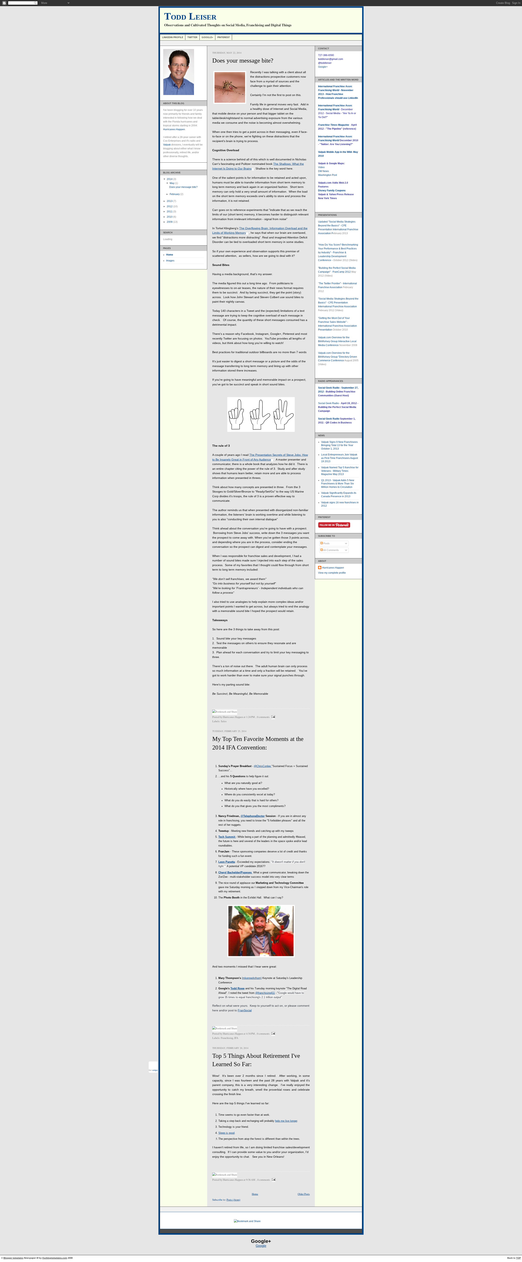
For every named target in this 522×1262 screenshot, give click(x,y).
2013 (170, 201)
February (175, 194)
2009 (170, 221)
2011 (170, 211)
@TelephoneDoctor (253, 816)
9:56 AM (250, 1180)
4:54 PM (250, 1033)
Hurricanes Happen (174, 129)
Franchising (227, 1038)
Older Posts (304, 1194)
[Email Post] (272, 717)
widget (155, 1070)
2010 (170, 216)
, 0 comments (262, 717)
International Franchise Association (337, 306)
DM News (323, 171)
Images (170, 260)
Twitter (192, 37)
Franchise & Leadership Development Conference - (332, 256)
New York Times (327, 198)
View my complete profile (332, 572)
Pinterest (223, 37)
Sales (224, 721)
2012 (170, 206)
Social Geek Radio (328, 403)
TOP (518, 1258)
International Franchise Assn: (335, 136)
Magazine (333, 124)
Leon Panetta (226, 861)
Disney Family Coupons (332, 190)
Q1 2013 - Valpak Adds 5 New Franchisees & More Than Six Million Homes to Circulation (337, 483)
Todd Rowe (237, 988)
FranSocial (245, 1010)
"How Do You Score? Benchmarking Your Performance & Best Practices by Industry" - (338, 248)
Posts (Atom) (233, 1199)
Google (261, 1246)
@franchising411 (265, 992)
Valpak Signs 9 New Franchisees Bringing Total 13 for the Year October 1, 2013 (339, 445)
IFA (236, 1038)
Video (321, 167)
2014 (170, 179)
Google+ (207, 37)
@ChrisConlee (262, 766)
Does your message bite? (183, 187)
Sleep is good (226, 1132)
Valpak (167, 144)
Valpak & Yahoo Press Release (336, 194)
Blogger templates (13, 1258)
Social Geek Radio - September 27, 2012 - (338, 391)
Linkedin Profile (172, 37)
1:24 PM (250, 717)
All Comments (331, 550)
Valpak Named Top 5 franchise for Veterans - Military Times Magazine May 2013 (339, 471)
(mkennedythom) (252, 978)
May (172, 183)
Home (169, 254)
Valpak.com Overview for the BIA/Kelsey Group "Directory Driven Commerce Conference (337, 357)
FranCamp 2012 (342, 271)
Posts (326, 543)
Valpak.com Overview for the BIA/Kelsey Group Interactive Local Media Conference (337, 341)
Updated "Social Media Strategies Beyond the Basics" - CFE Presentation (336, 225)
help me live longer (286, 1120)
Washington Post (327, 175)
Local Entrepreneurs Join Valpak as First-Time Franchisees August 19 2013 (339, 458)
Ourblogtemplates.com (54, 1258)
